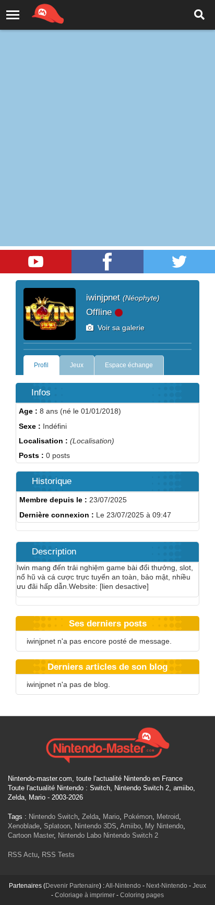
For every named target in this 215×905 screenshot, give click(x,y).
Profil (41, 365)
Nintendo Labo (79, 835)
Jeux (76, 365)
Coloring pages (142, 895)
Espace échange (129, 365)
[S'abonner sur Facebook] (107, 261)
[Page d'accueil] (107, 744)
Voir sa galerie (119, 327)
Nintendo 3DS (95, 826)
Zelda (90, 816)
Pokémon (138, 816)
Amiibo (130, 826)
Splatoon (57, 826)
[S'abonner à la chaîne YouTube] (35, 261)
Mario (111, 816)
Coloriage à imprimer (85, 895)
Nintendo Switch (53, 816)
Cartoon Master (31, 835)
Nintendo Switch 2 (130, 835)
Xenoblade (24, 826)
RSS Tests (58, 855)
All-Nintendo (123, 885)
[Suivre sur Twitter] (179, 261)
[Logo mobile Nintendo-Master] (33, 13)
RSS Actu (23, 855)
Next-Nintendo (166, 885)
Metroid (168, 816)
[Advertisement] (107, 112)
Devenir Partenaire (72, 885)
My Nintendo (164, 826)
